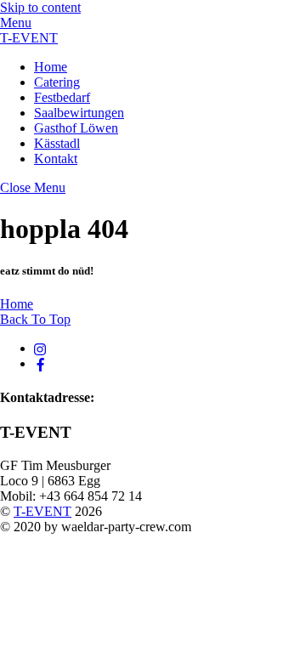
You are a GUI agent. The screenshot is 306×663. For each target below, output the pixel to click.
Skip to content (40, 7)
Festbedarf (62, 97)
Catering (57, 82)
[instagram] (41, 348)
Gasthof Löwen (76, 128)
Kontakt (55, 158)
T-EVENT (42, 511)
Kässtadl (57, 143)
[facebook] (41, 363)
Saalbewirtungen (79, 112)
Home (50, 67)
